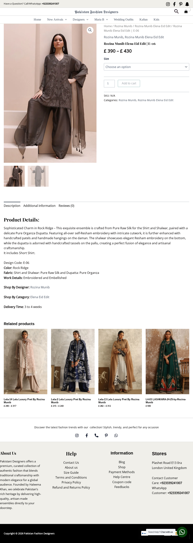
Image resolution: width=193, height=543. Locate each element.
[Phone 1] (96, 435)
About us (71, 467)
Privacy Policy (71, 482)
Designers (79, 19)
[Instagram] (168, 4)
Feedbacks (121, 487)
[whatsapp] (116, 435)
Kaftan (143, 19)
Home (37, 19)
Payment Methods (122, 472)
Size (106, 58)
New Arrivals (55, 19)
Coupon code (121, 482)
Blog (122, 462)
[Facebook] (174, 4)
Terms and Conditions (71, 477)
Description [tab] (12, 206)
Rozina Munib (123, 26)
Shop (122, 467)
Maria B (99, 19)
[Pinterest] (181, 4)
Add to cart (129, 83)
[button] (176, 11)
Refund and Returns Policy (71, 487)
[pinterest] (106, 435)
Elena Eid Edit (39, 297)
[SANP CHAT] (187, 4)
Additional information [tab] (39, 206)
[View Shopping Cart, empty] (186, 12)
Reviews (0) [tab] (66, 206)
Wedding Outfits (123, 19)
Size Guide (71, 472)
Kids (156, 19)
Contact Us (71, 463)
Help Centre (121, 477)
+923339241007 (50, 3)
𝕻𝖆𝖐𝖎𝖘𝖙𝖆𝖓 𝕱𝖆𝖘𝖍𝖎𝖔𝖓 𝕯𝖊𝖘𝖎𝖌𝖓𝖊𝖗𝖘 (96, 11)
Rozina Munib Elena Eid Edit (153, 26)
